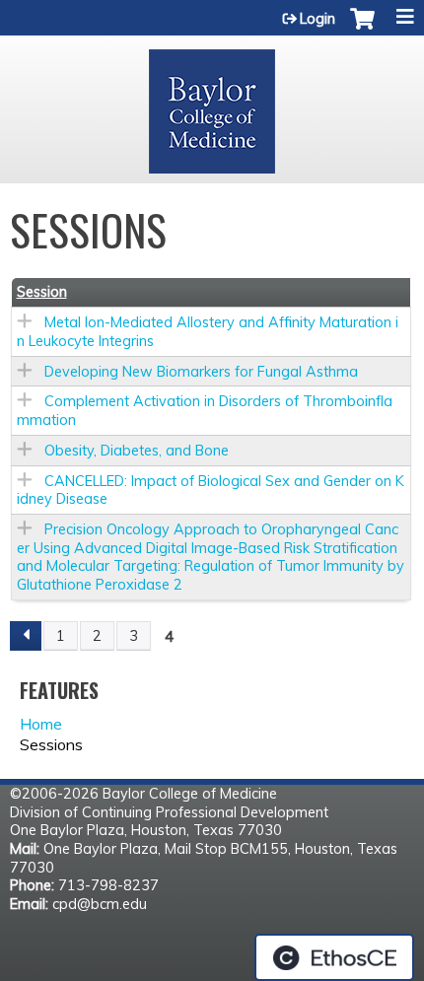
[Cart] (362, 28)
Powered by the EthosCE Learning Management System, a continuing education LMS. (334, 957)
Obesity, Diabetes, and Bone (136, 450)
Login (317, 19)
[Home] (212, 104)
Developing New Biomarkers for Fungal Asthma (201, 372)
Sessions (51, 744)
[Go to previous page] (25, 636)
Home (41, 724)
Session (42, 292)
